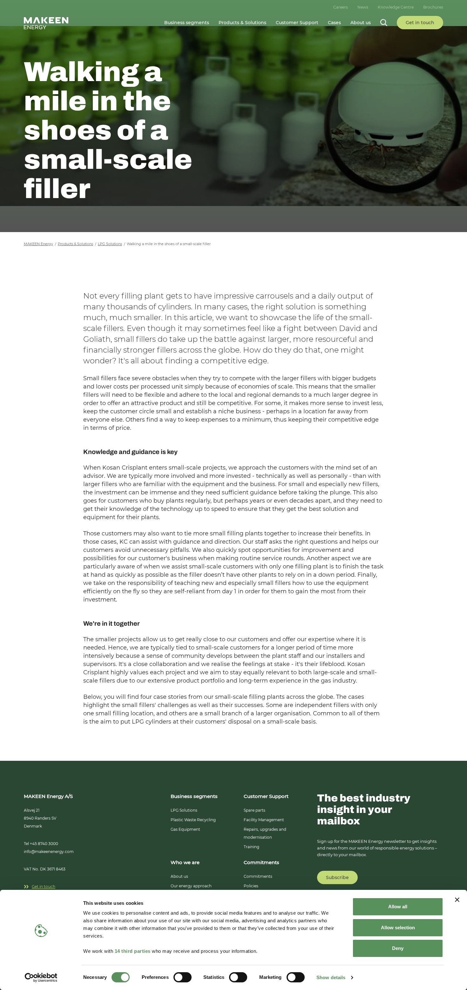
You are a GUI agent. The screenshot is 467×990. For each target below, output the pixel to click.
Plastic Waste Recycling (193, 819)
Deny (397, 948)
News (362, 7)
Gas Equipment (185, 829)
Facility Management (264, 819)
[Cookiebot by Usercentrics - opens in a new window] (41, 977)
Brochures (433, 7)
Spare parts (254, 810)
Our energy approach (191, 885)
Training (251, 846)
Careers (340, 7)
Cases (334, 22)
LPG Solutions (184, 810)
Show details (330, 977)
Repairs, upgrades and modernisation (265, 833)
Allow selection (398, 927)
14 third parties (133, 951)
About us (179, 876)
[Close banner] (457, 899)
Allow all (397, 906)
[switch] (182, 977)
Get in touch (43, 886)
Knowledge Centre (396, 7)
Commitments (258, 876)
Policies (251, 885)
